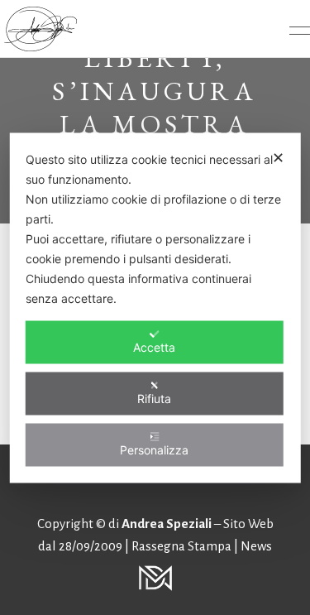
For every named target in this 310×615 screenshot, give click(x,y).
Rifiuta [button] (154, 398)
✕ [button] (278, 157)
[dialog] (155, 307)
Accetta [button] (154, 346)
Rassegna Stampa (182, 546)
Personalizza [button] (154, 449)
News (256, 546)
